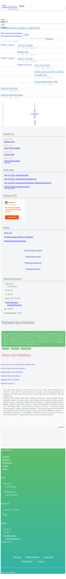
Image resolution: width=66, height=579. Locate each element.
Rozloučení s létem (9, 141)
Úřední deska (6, 459)
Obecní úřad (5, 456)
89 (34, 110)
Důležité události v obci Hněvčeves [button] (12, 372)
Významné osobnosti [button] (7, 383)
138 (35, 123)
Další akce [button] (7, 163)
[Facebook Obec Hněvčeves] (33, 250)
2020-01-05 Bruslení (42, 64)
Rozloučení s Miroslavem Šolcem (12, 94)
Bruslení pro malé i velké (9, 87)
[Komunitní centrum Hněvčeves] (11, 33)
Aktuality (15, 41)
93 (34, 117)
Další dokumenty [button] (9, 188)
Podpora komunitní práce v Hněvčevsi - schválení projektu (20, 27)
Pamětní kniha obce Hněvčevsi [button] (10, 376)
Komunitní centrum (40, 38)
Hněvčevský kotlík (9, 154)
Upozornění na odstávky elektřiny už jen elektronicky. (19, 236)
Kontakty (4, 468)
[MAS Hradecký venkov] (33, 257)
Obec (31, 38)
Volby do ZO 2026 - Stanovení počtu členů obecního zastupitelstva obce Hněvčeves (27, 182)
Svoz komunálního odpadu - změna (45, 81)
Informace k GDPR (27, 561)
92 (34, 116)
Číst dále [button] (61, 427)
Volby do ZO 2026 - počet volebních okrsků (16, 175)
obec (3, 24)
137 (35, 121)
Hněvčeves (12, 7)
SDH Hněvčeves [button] (26, 349)
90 (34, 112)
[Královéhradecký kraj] (33, 269)
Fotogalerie (33, 48)
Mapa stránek (17, 557)
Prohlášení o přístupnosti (32, 557)
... (34, 108)
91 (35, 114)
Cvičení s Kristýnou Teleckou (12, 148)
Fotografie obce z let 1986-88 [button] (10, 380)
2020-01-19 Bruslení (25, 45)
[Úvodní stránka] (5, 7)
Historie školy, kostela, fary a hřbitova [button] (13, 368)
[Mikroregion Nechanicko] (33, 263)
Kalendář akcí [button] (15, 349)
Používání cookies (48, 557)
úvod (3, 19)
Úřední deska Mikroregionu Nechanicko (15, 240)
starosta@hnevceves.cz (11, 302)
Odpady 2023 (8, 232)
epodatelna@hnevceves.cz (14, 305)
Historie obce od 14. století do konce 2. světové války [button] (18, 364)
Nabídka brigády (23, 51)
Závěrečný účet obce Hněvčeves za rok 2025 (17, 186)
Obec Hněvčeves (7, 462)
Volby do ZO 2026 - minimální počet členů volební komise (20, 179)
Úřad (10, 41)
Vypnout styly (41, 561)
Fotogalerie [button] (5, 349)
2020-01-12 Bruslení (25, 58)
